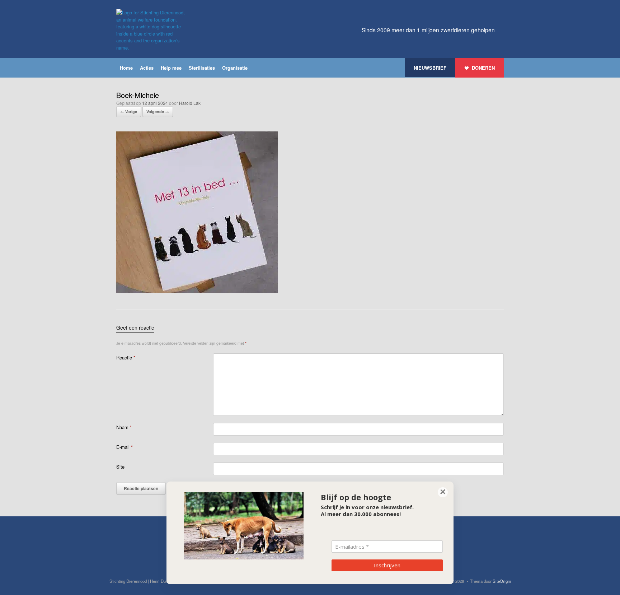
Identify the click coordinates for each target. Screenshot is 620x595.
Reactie (125, 357)
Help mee (171, 67)
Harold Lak (190, 103)
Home (126, 67)
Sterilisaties (202, 67)
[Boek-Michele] (197, 291)
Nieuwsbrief (430, 67)
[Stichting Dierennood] (152, 30)
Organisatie (235, 67)
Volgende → (157, 111)
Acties (147, 67)
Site (120, 466)
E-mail (124, 446)
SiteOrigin (502, 581)
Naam (124, 427)
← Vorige (128, 111)
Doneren (483, 67)
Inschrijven (387, 565)
